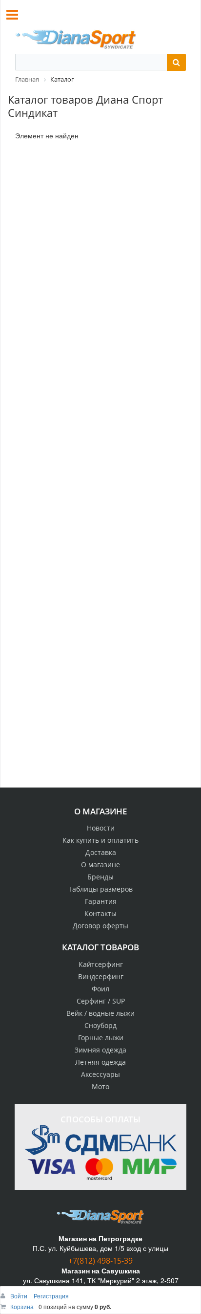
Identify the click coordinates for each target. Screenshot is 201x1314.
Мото (100, 1086)
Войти (19, 1296)
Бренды (100, 876)
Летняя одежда (100, 1062)
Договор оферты (100, 925)
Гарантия (101, 901)
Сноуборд (100, 1025)
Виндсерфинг (100, 976)
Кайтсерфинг (101, 964)
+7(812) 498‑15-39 (100, 1260)
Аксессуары (100, 1074)
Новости (101, 827)
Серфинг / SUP (101, 1001)
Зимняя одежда (100, 1049)
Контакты (100, 913)
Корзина (22, 1306)
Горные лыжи (100, 1037)
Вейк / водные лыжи (100, 1013)
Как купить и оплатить (100, 840)
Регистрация (51, 1296)
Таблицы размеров (100, 889)
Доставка (100, 852)
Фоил (100, 988)
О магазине (100, 864)
